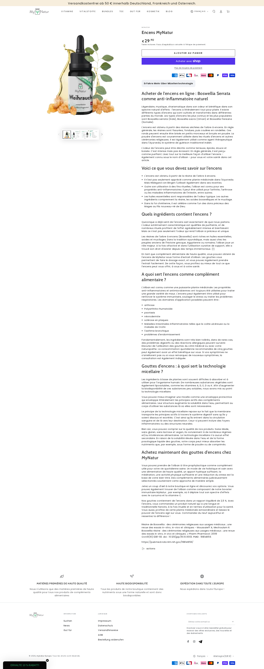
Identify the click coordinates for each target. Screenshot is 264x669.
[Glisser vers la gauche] (59, 135)
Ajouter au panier (188, 53)
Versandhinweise (108, 630)
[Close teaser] (47, 660)
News (67, 625)
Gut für (68, 630)
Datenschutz (105, 625)
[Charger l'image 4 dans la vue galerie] (94, 134)
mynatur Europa (44, 656)
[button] (213, 11)
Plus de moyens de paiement (188, 68)
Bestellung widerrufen (111, 639)
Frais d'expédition (165, 44)
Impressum (104, 620)
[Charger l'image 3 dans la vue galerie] (85, 134)
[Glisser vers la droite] (102, 135)
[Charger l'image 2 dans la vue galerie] (76, 134)
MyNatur (146, 27)
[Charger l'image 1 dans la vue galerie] (67, 134)
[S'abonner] (233, 622)
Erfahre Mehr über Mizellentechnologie (168, 83)
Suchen (68, 620)
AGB (100, 634)
